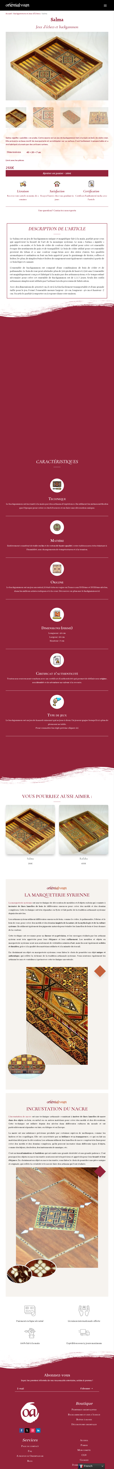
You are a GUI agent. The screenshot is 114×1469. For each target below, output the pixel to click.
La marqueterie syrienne (20, 903)
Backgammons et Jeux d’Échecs (26, 14)
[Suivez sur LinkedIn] (38, 1430)
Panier (84, 1445)
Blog (30, 1461)
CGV (84, 1455)
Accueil (9, 14)
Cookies (84, 1460)
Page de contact (30, 1446)
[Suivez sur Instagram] (32, 1430)
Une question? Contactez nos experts (57, 210)
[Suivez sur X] (27, 1430)
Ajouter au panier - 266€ (57, 173)
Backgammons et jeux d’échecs (84, 1414)
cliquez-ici (73, 728)
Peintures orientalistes (84, 1409)
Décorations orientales (84, 1424)
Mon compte (84, 1450)
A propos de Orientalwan (30, 1456)
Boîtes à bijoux (84, 1419)
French (87, 1466)
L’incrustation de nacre (19, 1116)
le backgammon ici (90, 591)
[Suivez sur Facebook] (21, 1430)
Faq (30, 1451)
